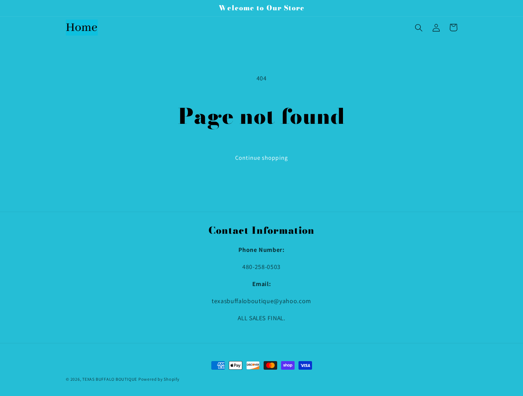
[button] (418, 27)
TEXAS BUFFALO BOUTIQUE (109, 379)
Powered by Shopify (159, 379)
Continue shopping (261, 158)
